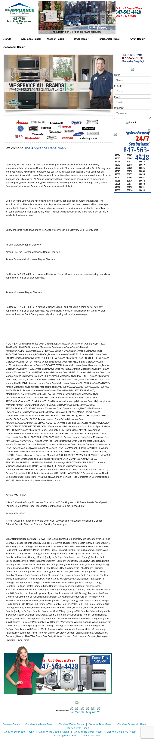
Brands (7, 39)
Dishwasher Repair (14, 47)
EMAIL (117, 96)
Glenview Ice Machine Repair (54, 731)
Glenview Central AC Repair (121, 731)
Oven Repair (137, 39)
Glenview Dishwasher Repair (19, 731)
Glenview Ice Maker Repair (88, 731)
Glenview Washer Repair (71, 724)
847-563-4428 (128, 12)
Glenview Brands (11, 724)
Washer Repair (55, 39)
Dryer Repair (81, 39)
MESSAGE (119, 107)
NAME (117, 75)
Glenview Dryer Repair (100, 724)
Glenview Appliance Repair (39, 724)
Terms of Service (91, 735)
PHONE (118, 85)
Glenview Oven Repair (77, 727)
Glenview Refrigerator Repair (132, 724)
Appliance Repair (31, 39)
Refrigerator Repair (109, 39)
